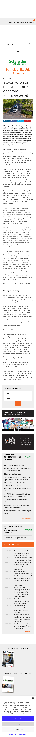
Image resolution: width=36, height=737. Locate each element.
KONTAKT (12, 23)
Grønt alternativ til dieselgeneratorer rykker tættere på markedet (21, 601)
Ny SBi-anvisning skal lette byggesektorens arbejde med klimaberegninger (22, 553)
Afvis (18, 724)
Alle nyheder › (28, 631)
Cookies (11, 734)
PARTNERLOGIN (29, 23)
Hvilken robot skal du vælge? (13, 474)
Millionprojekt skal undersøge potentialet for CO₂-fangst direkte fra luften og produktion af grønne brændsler (22, 592)
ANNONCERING (20, 23)
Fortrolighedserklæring (20, 734)
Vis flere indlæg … (27, 518)
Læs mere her (26, 445)
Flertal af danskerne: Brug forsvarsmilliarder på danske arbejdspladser (23, 626)
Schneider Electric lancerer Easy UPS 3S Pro (17, 465)
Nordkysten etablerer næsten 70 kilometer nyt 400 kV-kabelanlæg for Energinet (23, 574)
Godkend (18, 719)
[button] (33, 698)
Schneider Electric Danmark (18, 71)
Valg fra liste (18, 730)
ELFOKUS (18, 34)
